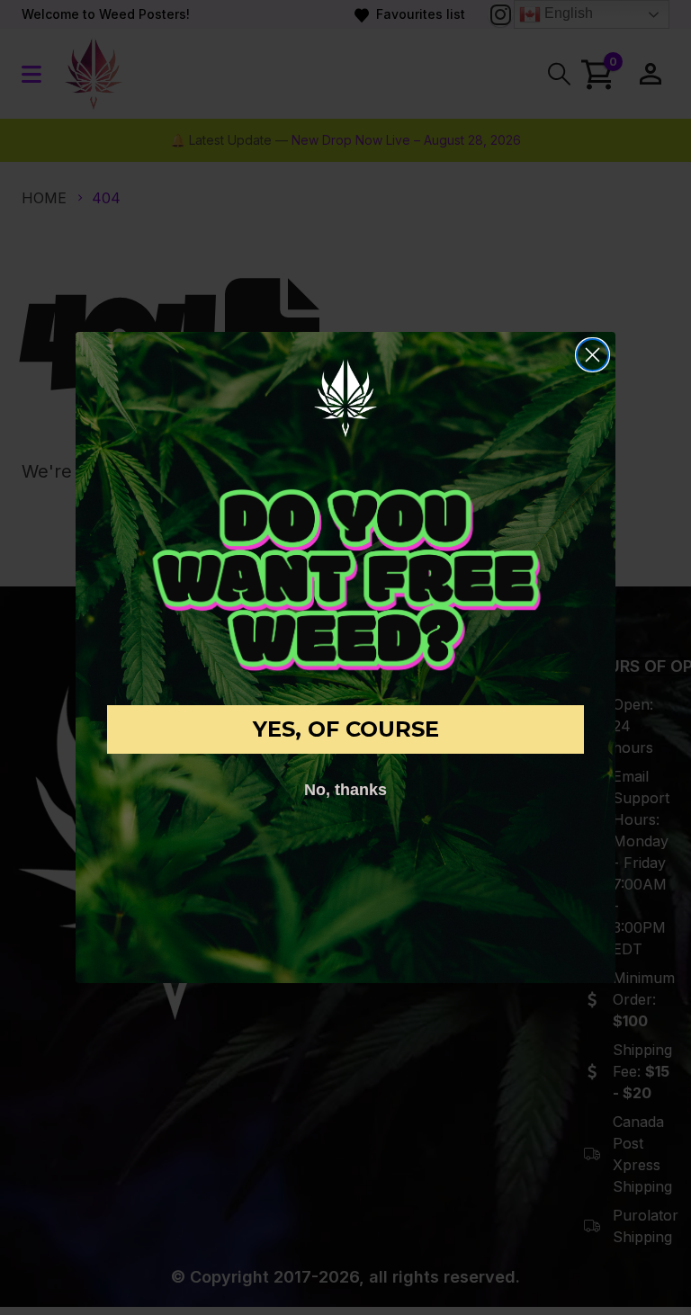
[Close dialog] (592, 355)
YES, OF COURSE (346, 729)
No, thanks (345, 790)
